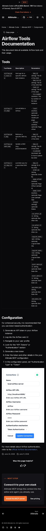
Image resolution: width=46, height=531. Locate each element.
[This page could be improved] (24, 465)
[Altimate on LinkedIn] (11, 527)
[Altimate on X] (7, 527)
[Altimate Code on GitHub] (3, 527)
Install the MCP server (15, 498)
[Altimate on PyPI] (19, 527)
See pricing (35, 498)
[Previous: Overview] (3, 513)
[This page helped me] (21, 465)
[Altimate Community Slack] (15, 527)
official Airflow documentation (24, 449)
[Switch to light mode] (37, 17)
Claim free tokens (22, 12)
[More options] (17, 32)
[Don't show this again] (19, 2)
